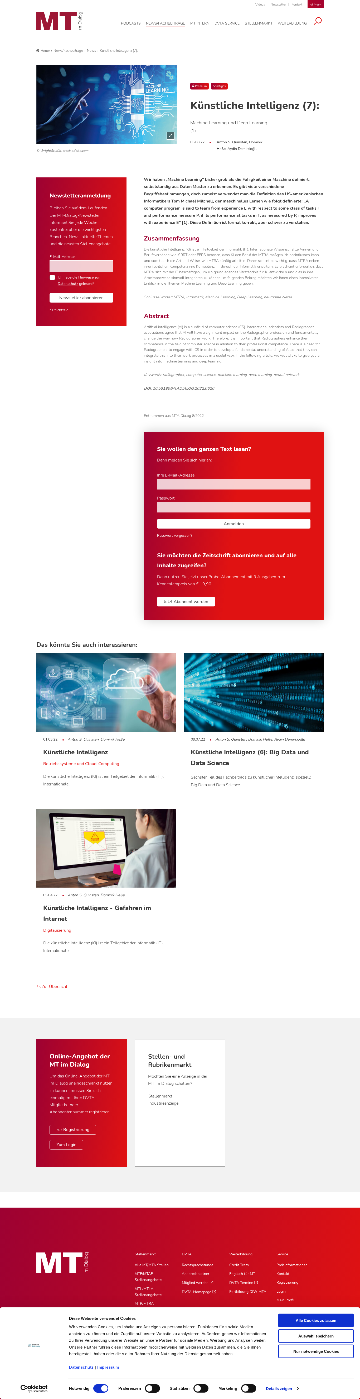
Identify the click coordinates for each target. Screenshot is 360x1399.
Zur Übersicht (54, 987)
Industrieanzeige (163, 1103)
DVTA (187, 1254)
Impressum (108, 1367)
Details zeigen (279, 1388)
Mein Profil (285, 1300)
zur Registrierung (72, 1130)
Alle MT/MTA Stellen (152, 1265)
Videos (260, 4)
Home (45, 51)
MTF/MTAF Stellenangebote (148, 1276)
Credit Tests (239, 1265)
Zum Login (66, 1145)
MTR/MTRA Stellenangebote (148, 1306)
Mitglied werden (195, 1282)
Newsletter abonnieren (81, 298)
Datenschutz (81, 1367)
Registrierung (287, 1282)
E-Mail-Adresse (62, 256)
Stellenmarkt (160, 1096)
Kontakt (296, 4)
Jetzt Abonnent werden (186, 602)
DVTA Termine (241, 1282)
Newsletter (278, 4)
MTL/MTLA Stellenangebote (148, 1291)
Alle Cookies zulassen (316, 1320)
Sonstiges (219, 86)
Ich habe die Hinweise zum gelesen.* (79, 280)
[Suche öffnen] (318, 21)
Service (282, 1254)
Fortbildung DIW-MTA (247, 1291)
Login (281, 1291)
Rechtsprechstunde (197, 1265)
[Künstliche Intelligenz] (106, 104)
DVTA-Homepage (196, 1291)
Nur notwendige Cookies (316, 1351)
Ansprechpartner (195, 1273)
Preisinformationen (292, 1265)
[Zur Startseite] (59, 21)
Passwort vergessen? (174, 535)
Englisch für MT (242, 1273)
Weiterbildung (240, 1254)
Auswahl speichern (316, 1336)
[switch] (147, 1387)
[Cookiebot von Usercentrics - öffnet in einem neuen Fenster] (34, 1389)
